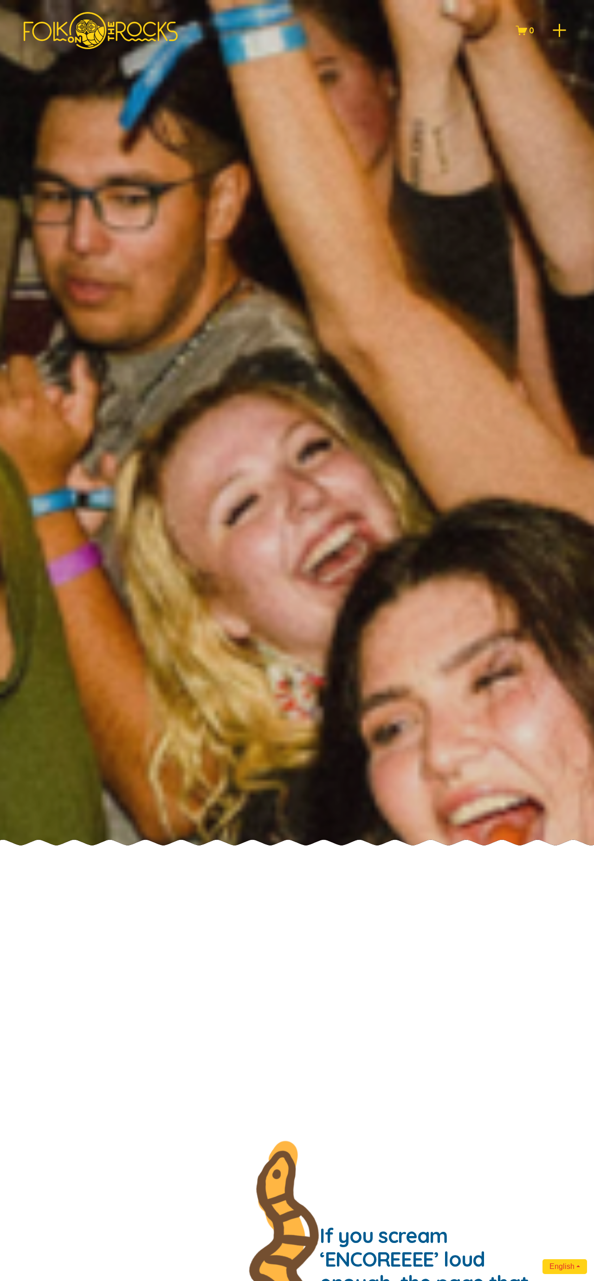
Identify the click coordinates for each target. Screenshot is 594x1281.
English (562, 1266)
